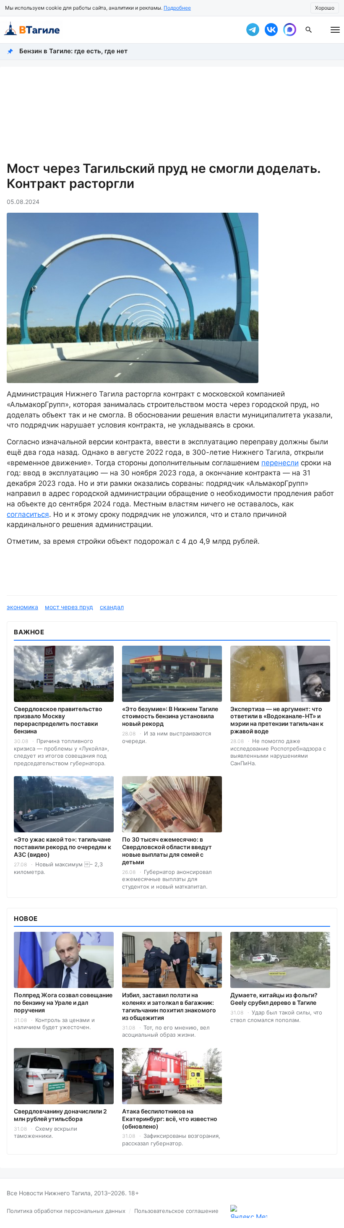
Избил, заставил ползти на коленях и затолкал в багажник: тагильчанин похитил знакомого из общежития (169, 1006)
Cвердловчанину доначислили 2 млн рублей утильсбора (60, 1115)
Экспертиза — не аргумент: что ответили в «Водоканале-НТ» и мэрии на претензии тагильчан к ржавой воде (276, 720)
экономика (22, 606)
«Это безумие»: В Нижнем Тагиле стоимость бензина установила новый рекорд (170, 716)
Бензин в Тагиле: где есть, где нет (73, 51)
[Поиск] (308, 29)
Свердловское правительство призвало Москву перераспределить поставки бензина (58, 720)
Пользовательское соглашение (176, 1210)
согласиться (28, 514)
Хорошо (324, 8)
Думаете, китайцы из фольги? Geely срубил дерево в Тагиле (274, 998)
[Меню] (335, 30)
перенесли (280, 463)
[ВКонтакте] (271, 29)
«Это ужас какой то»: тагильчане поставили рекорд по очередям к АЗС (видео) (62, 847)
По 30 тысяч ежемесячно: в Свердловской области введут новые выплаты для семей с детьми (167, 851)
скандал (112, 606)
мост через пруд (69, 606)
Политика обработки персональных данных (66, 1210)
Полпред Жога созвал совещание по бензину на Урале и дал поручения (63, 1002)
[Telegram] (252, 29)
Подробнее (177, 8)
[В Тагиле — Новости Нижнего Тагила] (117, 30)
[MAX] (289, 29)
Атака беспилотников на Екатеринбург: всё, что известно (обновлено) (169, 1119)
